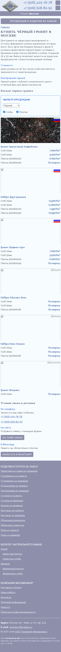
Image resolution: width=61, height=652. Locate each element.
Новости (5, 607)
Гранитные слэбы (12, 558)
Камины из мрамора (12, 505)
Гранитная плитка (12, 553)
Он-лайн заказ (12, 437)
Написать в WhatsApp (17, 454)
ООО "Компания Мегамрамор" (31, 631)
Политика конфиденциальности (18, 612)
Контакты (6, 597)
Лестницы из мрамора (13, 515)
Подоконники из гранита (14, 485)
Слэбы (9, 111)
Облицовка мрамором (13, 520)
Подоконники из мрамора (15, 490)
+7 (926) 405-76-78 (38, 2)
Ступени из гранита (11, 495)
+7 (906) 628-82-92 (38, 8)
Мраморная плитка (13, 568)
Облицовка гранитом (12, 525)
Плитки (23, 111)
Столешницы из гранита (14, 476)
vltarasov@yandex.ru (20, 627)
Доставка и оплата (11, 587)
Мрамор (5, 563)
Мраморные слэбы (13, 573)
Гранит (4, 549)
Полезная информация (13, 602)
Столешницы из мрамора (14, 480)
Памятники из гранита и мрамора (19, 471)
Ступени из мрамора (12, 500)
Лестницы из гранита (12, 510)
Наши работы (8, 592)
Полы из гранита (10, 530)
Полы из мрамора (10, 535)
